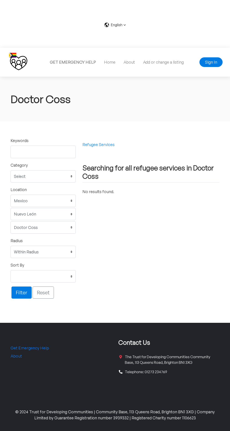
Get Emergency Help (30, 347)
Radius (17, 240)
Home (109, 62)
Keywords (20, 140)
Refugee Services (98, 144)
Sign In (211, 62)
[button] (115, 24)
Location (19, 189)
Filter (21, 292)
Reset (43, 292)
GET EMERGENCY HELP (73, 62)
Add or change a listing (163, 62)
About (129, 62)
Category (19, 165)
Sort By (17, 265)
